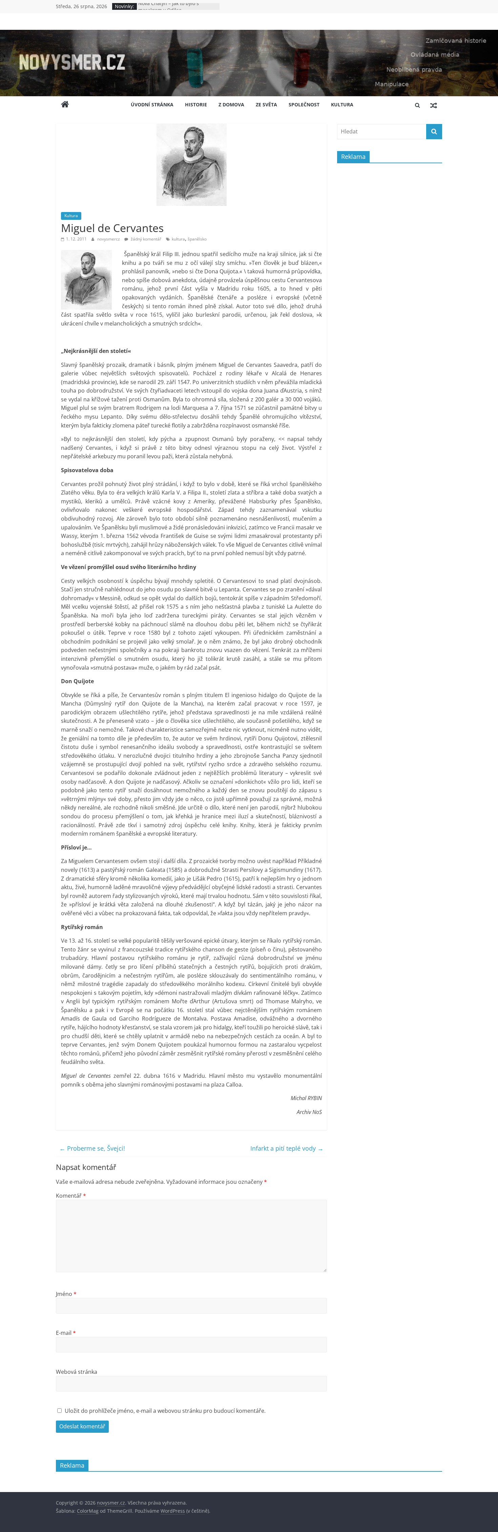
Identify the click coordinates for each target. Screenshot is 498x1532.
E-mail (66, 1333)
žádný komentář (145, 239)
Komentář (71, 1195)
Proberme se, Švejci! (92, 1148)
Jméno (66, 1294)
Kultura (342, 104)
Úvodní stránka (152, 104)
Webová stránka (76, 1372)
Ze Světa (266, 104)
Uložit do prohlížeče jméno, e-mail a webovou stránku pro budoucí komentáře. (165, 1410)
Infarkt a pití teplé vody (287, 1148)
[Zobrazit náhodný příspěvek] (433, 105)
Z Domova (231, 104)
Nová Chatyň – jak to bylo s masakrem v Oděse (168, 9)
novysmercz (109, 239)
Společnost (304, 104)
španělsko (197, 239)
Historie (196, 104)
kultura (178, 239)
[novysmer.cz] (249, 34)
